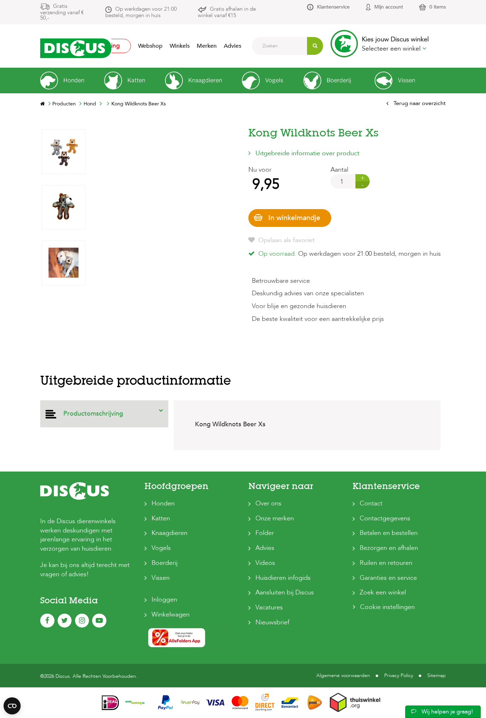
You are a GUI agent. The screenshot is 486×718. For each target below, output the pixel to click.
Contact (371, 503)
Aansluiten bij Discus (284, 592)
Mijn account (388, 7)
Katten (161, 518)
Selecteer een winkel (392, 48)
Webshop (150, 46)
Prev (63, 344)
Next (63, 134)
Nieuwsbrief (272, 622)
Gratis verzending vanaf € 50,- (62, 11)
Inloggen (164, 599)
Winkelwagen (171, 614)
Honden (163, 503)
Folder (264, 533)
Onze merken (274, 518)
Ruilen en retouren (386, 562)
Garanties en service (388, 577)
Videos (265, 562)
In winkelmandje (294, 218)
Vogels (161, 547)
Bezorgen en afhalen (389, 547)
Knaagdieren (169, 533)
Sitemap (436, 675)
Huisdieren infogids (283, 577)
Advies (232, 46)
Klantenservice (333, 7)
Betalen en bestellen (389, 533)
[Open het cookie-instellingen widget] (12, 705)
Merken (207, 46)
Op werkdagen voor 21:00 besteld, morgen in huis (141, 12)
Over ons (268, 503)
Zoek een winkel (383, 592)
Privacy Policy (398, 675)
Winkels (180, 46)
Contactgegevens (385, 518)
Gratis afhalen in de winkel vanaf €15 (227, 12)
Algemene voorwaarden (343, 675)
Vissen (161, 577)
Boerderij (165, 562)
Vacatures (269, 607)
